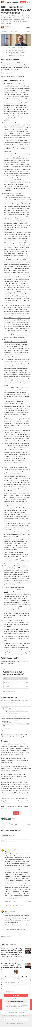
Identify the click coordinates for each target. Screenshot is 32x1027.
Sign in (28, 2)
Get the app (24, 1020)
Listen (28, 27)
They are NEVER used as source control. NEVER (16, 341)
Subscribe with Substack (17, 1001)
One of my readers (9, 523)
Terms (19, 1016)
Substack (8, 1023)
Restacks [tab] (11, 835)
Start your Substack (12, 1020)
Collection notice (26, 1016)
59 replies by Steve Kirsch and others (15, 929)
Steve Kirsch (8, 26)
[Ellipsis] (30, 850)
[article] (16, 954)
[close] (27, 970)
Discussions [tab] (13, 944)
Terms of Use (24, 1005)
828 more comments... (6, 936)
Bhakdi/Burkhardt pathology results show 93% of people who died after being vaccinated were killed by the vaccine (12, 966)
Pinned (7, 851)
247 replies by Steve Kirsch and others (15, 906)
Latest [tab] (7, 944)
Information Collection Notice (21, 1006)
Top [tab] (3, 944)
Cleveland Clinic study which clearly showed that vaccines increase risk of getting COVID (17, 319)
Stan (6, 911)
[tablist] (8, 835)
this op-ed (10, 631)
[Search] (29, 944)
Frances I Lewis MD (10, 850)
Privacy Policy (17, 1008)
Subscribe (23, 2)
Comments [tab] (5, 835)
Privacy (15, 1016)
